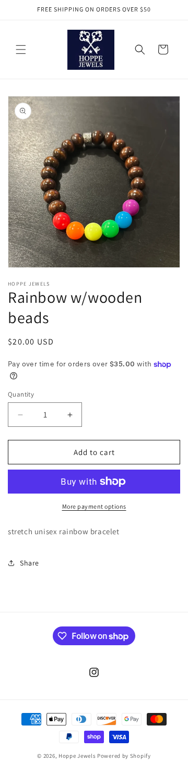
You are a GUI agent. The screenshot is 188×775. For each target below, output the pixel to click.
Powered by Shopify (124, 755)
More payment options (94, 506)
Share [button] (29, 563)
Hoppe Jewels (77, 755)
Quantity (21, 394)
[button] (20, 49)
